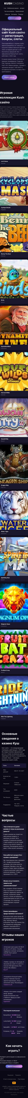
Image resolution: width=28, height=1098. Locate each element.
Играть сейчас (9, 77)
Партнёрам (21, 1079)
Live (5, 8)
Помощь (20, 14)
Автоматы (14, 14)
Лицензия (10, 1075)
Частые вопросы (9, 11)
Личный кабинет (14, 18)
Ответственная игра (9, 1079)
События (7, 14)
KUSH (14, 3)
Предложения (19, 11)
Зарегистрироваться (14, 1066)
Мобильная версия (13, 8)
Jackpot (22, 8)
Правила (18, 1075)
